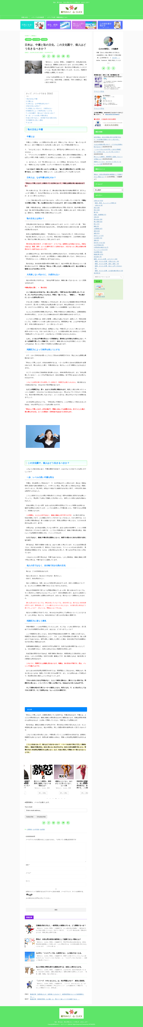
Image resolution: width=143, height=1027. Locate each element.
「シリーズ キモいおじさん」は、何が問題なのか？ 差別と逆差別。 (61, 981)
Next (85, 782)
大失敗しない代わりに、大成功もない (39, 108)
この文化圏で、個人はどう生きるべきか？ (41, 113)
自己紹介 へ (116, 57)
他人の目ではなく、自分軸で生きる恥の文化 (42, 118)
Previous (26, 782)
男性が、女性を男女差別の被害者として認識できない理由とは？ (58, 939)
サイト (28, 881)
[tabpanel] (35, 781)
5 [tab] (59, 799)
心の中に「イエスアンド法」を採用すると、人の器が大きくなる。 (59, 953)
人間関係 (29, 829)
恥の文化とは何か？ (34, 106)
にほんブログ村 (100, 289)
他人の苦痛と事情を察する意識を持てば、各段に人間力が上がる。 (59, 967)
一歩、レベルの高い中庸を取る (37, 115)
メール (28, 873)
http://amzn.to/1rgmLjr (112, 114)
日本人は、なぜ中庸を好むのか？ (38, 104)
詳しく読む (34, 793)
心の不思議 (36, 829)
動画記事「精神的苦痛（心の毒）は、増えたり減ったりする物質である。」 (55, 999)
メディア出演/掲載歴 (37, 17)
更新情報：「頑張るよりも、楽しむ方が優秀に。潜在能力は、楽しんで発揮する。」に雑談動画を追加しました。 (77, 785)
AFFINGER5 (92, 1024)
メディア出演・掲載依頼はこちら (57, 17)
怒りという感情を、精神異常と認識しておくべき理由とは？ (34, 783)
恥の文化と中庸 (32, 99)
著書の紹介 (24, 17)
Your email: (28, 807)
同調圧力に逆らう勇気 (35, 120)
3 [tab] (53, 799)
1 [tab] (47, 799)
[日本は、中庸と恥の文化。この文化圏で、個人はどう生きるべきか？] (58, 56)
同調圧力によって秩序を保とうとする (39, 111)
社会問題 (42, 829)
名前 (28, 865)
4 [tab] (56, 799)
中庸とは (30, 101)
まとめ (30, 122)
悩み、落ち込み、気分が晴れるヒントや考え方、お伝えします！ (71, 1022)
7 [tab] (65, 799)
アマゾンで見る (99, 91)
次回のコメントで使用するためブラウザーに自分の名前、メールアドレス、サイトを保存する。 (55, 891)
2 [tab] (50, 799)
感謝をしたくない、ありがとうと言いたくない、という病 (56, 783)
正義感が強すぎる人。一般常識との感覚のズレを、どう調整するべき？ (61, 925)
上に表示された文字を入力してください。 (39, 898)
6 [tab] (62, 799)
